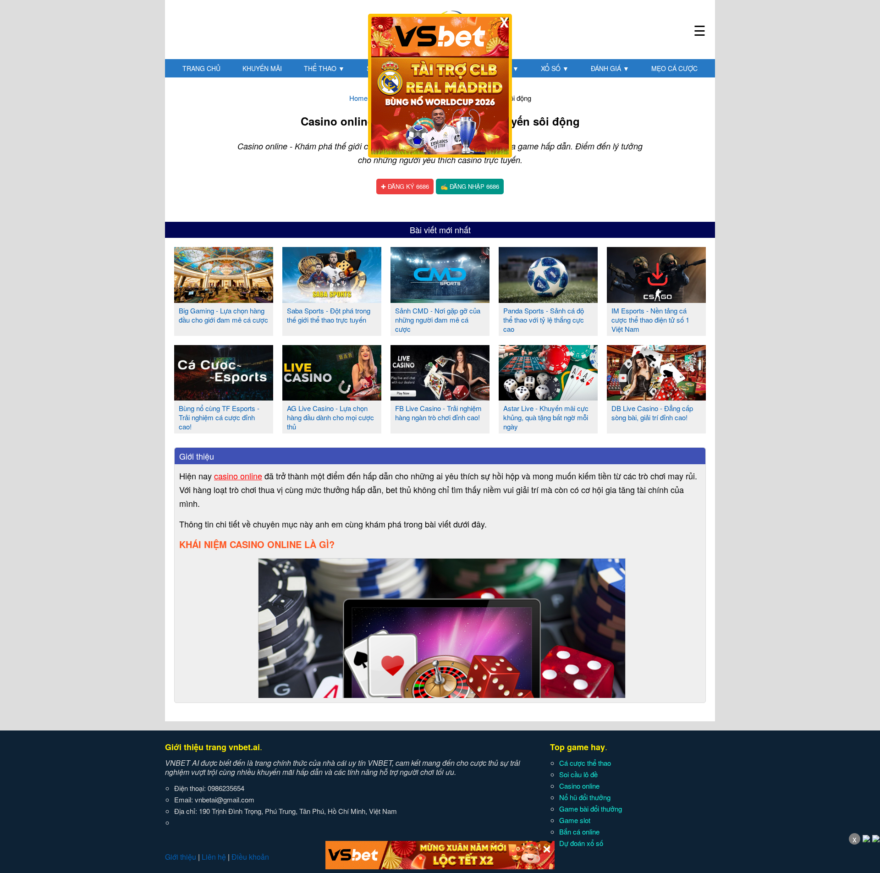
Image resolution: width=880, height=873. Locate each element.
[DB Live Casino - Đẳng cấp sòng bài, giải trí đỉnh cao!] (656, 397)
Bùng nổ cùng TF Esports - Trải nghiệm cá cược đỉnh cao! (219, 417)
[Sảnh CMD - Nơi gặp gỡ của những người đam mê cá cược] (440, 299)
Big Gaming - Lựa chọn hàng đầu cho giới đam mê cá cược (223, 315)
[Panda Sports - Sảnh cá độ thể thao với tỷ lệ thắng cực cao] (548, 299)
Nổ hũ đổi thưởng (584, 797)
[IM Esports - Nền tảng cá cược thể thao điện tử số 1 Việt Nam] (656, 299)
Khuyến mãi (262, 68)
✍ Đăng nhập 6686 (469, 186)
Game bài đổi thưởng (590, 808)
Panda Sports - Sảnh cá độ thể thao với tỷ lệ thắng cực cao (543, 320)
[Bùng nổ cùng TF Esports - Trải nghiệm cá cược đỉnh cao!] (223, 397)
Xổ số (555, 68)
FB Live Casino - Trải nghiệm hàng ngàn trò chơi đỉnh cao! (438, 412)
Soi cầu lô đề (578, 774)
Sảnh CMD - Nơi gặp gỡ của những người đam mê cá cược (437, 320)
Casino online (579, 786)
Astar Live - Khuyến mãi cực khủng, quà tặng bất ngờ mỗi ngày (545, 417)
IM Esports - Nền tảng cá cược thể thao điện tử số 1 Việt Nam (650, 320)
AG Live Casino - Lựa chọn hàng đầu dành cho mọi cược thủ (330, 417)
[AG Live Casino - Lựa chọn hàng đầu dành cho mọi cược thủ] (331, 397)
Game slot (574, 820)
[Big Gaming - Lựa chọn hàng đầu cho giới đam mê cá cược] (223, 299)
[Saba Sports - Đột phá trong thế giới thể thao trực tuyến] (331, 299)
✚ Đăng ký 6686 (405, 186)
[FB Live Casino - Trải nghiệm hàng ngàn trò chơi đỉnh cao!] (440, 397)
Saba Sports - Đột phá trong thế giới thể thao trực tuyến (328, 315)
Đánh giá (610, 68)
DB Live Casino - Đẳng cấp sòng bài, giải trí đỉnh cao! (652, 412)
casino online (238, 476)
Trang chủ (201, 68)
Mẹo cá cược (674, 68)
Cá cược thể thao (585, 763)
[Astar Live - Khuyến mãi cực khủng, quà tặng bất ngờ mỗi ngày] (548, 397)
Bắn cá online (579, 831)
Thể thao (324, 68)
